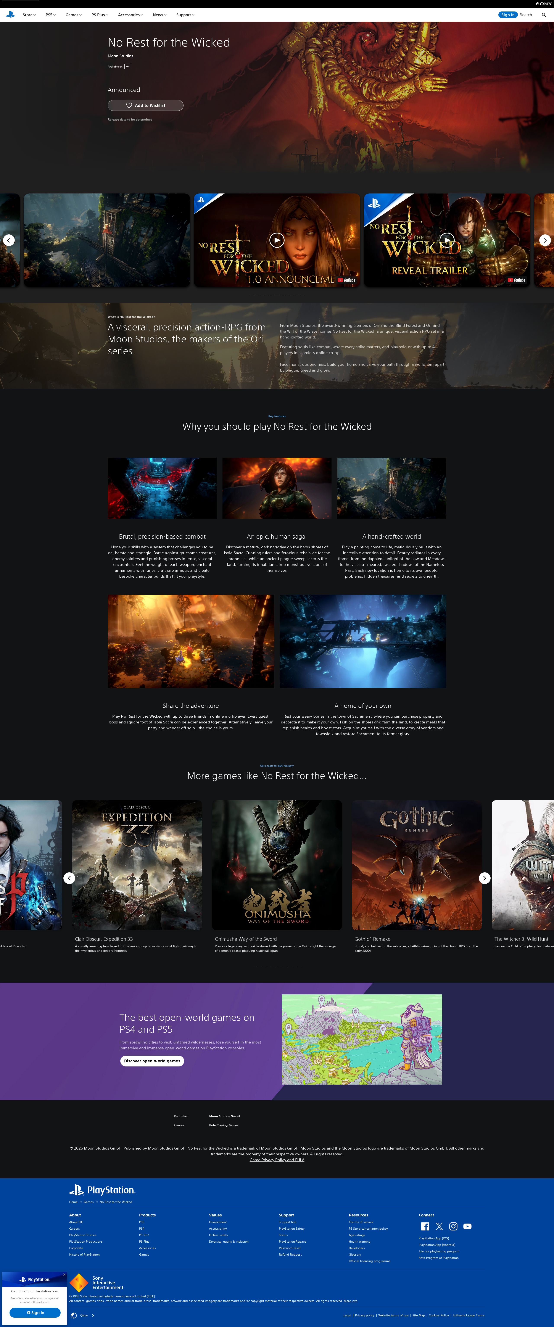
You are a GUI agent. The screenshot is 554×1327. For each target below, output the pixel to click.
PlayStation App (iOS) (434, 1238)
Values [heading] (215, 1215)
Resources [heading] (358, 1215)
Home (73, 1202)
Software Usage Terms (469, 1315)
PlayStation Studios (83, 1235)
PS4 (141, 1228)
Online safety (218, 1235)
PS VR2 (144, 1235)
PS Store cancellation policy (368, 1228)
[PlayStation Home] (10, 15)
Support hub (287, 1222)
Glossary (355, 1254)
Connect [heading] (426, 1215)
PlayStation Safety (291, 1228)
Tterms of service (361, 1222)
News (158, 14)
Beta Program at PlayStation (439, 1258)
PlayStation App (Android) (437, 1245)
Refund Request (290, 1254)
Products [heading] (147, 1215)
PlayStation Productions (86, 1241)
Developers (357, 1248)
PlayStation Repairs (292, 1241)
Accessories (129, 14)
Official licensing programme (370, 1261)
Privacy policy (364, 1315)
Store (27, 14)
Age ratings (357, 1235)
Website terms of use (393, 1315)
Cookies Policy (439, 1315)
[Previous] (9, 240)
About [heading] (75, 1215)
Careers (74, 1228)
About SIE (76, 1222)
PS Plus (98, 14)
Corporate (76, 1248)
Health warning (359, 1241)
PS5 (49, 14)
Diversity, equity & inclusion (228, 1241)
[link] (137, 878)
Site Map (418, 1315)
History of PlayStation (84, 1254)
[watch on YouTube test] (346, 280)
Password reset (290, 1248)
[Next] (545, 240)
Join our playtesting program (439, 1251)
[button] (277, 240)
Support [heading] (286, 1215)
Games (72, 14)
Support (183, 14)
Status (283, 1235)
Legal (347, 1315)
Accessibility (218, 1228)
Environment (218, 1222)
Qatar (84, 1315)
